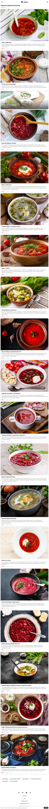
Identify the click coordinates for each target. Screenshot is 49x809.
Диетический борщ (13, 781)
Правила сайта (24, 801)
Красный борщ (5, 778)
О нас (24, 798)
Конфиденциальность (24, 803)
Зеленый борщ (5, 781)
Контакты (24, 795)
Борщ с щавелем (25, 778)
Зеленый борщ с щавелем (36, 778)
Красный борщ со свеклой (15, 778)
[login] (47, 2)
